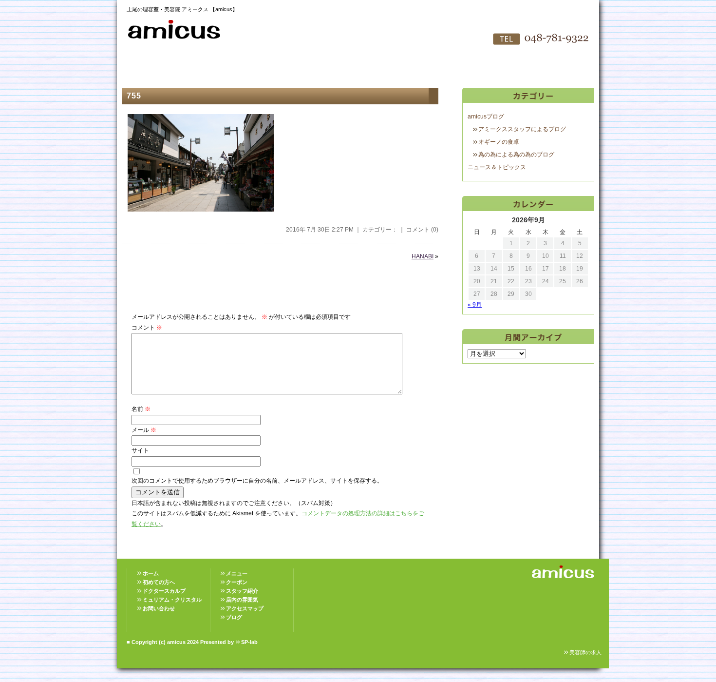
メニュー (236, 573)
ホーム (151, 573)
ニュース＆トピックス (497, 167)
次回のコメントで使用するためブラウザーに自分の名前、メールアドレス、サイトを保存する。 (257, 480)
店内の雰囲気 (358, 68)
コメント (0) (422, 229)
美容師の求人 (585, 652)
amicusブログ (486, 116)
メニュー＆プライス (251, 68)
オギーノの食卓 (498, 141)
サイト (140, 450)
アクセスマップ (411, 68)
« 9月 (475, 304)
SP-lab (249, 642)
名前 (141, 409)
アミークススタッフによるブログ (522, 129)
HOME (143, 68)
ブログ (234, 617)
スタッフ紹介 (304, 68)
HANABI (422, 256)
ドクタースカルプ (164, 591)
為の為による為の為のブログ (516, 154)
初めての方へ (197, 68)
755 (134, 96)
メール (144, 430)
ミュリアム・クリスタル (172, 600)
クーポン (236, 582)
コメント (147, 327)
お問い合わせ (465, 68)
